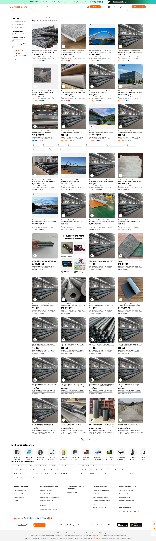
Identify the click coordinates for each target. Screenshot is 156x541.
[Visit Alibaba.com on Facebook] (120, 511)
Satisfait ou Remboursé (46, 493)
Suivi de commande (124, 497)
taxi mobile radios (82, 469)
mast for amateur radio (20, 477)
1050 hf (53, 465)
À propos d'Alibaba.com (21, 486)
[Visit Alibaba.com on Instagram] (131, 511)
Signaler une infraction (99, 507)
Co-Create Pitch (18, 493)
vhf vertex (37, 145)
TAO (92, 533)
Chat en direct (97, 493)
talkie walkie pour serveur (67, 465)
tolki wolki (61, 145)
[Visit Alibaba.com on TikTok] (138, 511)
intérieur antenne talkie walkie (116, 145)
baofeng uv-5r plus (36, 477)
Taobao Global (85, 533)
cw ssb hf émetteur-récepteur (95, 145)
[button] (88, 7)
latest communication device (110, 473)
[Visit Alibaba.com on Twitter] (128, 511)
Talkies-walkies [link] (75, 17)
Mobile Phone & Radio (62, 17)
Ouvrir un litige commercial (100, 497)
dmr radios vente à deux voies (99, 469)
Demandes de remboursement (101, 500)
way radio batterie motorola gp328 (23, 465)
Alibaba (34, 17)
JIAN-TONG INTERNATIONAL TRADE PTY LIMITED (73, 58)
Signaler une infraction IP (100, 504)
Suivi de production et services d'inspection (49, 504)
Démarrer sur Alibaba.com (126, 493)
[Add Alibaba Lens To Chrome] (39, 525)
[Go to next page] (96, 439)
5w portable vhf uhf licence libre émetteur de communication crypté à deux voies (99, 465)
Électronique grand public (45, 17)
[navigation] (20, 228)
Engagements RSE (19, 497)
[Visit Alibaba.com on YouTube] (135, 511)
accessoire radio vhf (128, 473)
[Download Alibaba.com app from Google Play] (136, 525)
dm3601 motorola (41, 465)
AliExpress (52, 533)
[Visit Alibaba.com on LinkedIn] (124, 511)
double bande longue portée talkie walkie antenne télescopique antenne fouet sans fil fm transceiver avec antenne (43, 469)
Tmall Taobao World (69, 533)
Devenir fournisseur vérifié (126, 500)
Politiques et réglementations (48, 509)
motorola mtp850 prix (40, 149)
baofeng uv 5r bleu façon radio (22, 473)
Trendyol (97, 533)
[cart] (114, 7)
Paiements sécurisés (46, 490)
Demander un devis (72, 495)
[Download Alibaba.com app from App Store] (122, 525)
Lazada (78, 533)
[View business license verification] (94, 538)
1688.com (59, 533)
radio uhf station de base (76, 145)
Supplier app (71, 525)
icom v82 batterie (66, 149)
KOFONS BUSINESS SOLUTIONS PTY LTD (129, 58)
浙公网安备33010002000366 (107, 538)
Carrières (16, 500)
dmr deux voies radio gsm (119, 469)
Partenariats (122, 504)
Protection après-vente (46, 500)
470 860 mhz (132, 145)
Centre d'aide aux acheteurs (101, 490)
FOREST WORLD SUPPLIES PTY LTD (99, 58)
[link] (153, 524)
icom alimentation (49, 145)
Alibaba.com (111, 525)
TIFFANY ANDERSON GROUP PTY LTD (43, 58)
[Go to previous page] (78, 439)
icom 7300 (53, 149)
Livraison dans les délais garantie (49, 497)
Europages (104, 533)
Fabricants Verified (72, 492)
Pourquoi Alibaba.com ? (20, 490)
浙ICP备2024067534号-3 (124, 538)
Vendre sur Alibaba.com (126, 490)
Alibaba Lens (22, 525)
